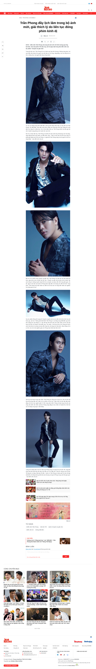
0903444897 (43, 653)
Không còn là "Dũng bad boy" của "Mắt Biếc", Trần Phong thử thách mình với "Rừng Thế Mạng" (41, 541)
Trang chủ (5, 13)
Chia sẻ (2, 45)
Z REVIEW (72, 13)
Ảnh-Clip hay (65, 13)
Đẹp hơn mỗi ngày (37, 13)
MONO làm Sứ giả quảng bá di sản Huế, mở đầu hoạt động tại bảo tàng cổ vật (14, 586)
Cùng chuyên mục (11, 569)
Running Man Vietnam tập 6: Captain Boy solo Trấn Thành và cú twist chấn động (60, 604)
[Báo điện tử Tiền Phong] (78, 642)
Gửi (66, 556)
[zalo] (68, 655)
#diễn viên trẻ (29, 530)
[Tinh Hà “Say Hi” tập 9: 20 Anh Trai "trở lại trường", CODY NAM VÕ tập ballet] (37, 595)
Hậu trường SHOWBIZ (48, 13)
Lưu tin (2, 49)
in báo (51, 41)
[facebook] (89, 4)
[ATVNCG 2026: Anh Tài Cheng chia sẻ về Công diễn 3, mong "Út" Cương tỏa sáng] (37, 577)
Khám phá (16, 13)
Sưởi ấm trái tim (56, 645)
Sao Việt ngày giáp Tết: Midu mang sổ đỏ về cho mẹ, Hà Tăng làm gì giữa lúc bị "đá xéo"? (52, 497)
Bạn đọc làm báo (11, 665)
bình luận (54, 41)
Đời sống (10, 13)
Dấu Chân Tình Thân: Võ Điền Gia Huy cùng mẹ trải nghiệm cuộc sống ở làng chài (14, 623)
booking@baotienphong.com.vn (30, 654)
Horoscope (85, 13)
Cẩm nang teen (75, 645)
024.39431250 (8, 655)
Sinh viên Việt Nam (61, 3)
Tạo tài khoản (37, 549)
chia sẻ (42, 41)
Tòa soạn (6, 651)
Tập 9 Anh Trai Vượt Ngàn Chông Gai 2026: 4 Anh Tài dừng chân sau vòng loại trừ (60, 586)
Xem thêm (91, 13)
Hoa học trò (8, 640)
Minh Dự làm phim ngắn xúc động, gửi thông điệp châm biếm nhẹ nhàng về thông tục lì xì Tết (52, 489)
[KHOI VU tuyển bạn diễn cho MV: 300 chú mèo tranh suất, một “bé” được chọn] (60, 614)
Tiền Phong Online (38, 3)
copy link (48, 41)
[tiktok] (64, 655)
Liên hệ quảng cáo (27, 651)
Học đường (28, 13)
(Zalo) (31, 653)
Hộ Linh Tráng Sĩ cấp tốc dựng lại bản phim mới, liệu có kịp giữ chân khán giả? (36, 623)
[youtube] (91, 4)
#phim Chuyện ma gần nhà (56, 527)
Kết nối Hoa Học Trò (37, 648)
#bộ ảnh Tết (43, 527)
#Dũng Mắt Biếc (39, 530)
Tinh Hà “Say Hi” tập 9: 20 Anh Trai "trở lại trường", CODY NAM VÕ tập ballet (37, 604)
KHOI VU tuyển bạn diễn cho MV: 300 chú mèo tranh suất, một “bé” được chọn (60, 623)
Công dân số (16, 648)
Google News (76, 18)
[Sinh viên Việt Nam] (88, 642)
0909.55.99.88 (27, 653)
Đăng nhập (28, 549)
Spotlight (79, 13)
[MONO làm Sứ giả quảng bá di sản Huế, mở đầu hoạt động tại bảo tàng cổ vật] (14, 577)
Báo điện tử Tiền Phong (48, 8)
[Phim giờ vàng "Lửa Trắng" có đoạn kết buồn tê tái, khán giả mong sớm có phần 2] (14, 595)
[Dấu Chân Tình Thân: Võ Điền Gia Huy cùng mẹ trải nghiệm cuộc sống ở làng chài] (14, 614)
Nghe (2, 42)
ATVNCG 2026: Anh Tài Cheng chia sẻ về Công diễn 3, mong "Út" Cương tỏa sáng (36, 586)
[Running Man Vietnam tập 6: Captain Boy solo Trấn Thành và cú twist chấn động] (60, 595)
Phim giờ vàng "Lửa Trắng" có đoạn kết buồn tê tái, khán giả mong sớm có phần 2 (14, 604)
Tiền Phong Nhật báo (50, 3)
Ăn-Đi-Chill (57, 13)
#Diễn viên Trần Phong (32, 527)
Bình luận (2, 53)
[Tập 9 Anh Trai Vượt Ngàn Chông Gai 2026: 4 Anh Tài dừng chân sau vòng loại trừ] (60, 577)
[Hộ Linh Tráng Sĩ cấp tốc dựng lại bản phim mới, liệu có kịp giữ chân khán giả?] (37, 614)
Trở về (2, 56)
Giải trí (22, 13)
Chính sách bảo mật (82, 651)
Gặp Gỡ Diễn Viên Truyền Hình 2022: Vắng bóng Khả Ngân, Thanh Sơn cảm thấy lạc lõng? (51, 481)
